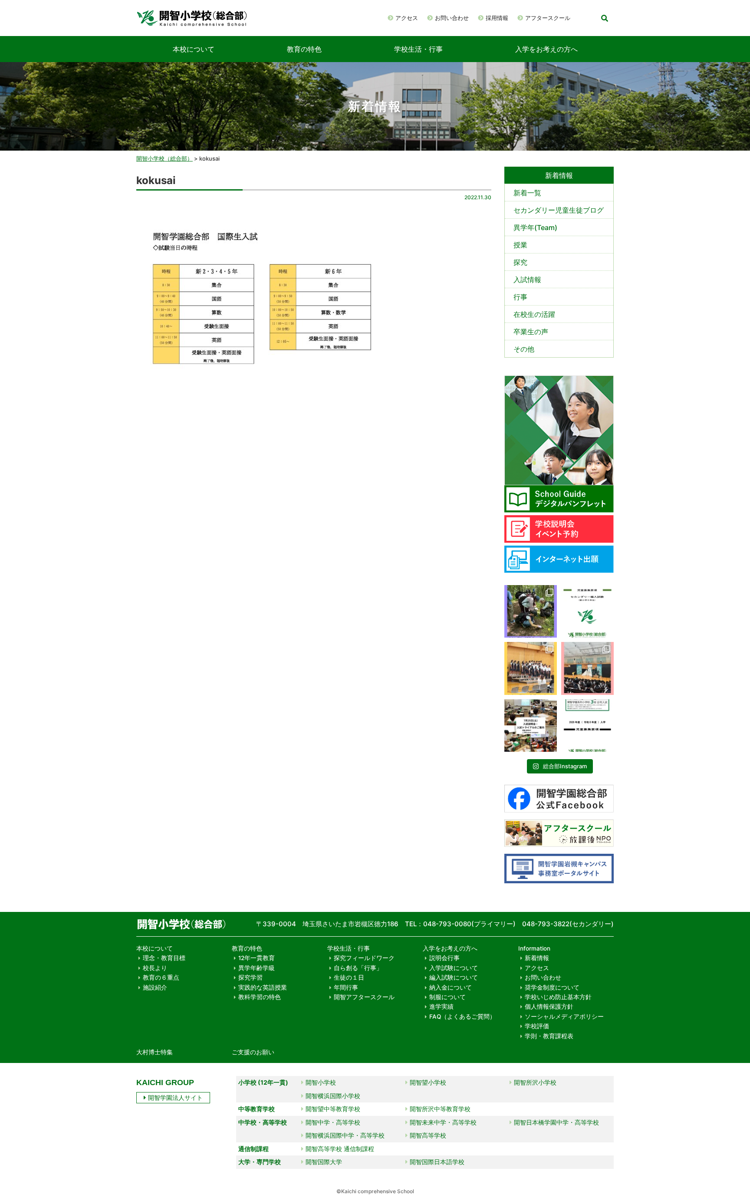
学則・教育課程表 (549, 1036)
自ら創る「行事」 (358, 967)
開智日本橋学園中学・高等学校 (556, 1122)
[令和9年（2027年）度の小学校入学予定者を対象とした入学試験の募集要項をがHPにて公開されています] (587, 725)
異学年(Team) (535, 227)
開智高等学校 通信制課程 (340, 1148)
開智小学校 (321, 1082)
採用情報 (497, 17)
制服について (447, 997)
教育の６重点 (161, 977)
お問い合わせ (452, 17)
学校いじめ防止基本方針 (558, 997)
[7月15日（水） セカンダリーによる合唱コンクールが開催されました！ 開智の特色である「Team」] (530, 668)
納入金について (450, 987)
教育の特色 (304, 49)
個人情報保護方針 (549, 1006)
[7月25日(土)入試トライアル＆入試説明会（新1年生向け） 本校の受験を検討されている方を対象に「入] (530, 725)
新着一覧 (527, 192)
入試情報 (527, 279)
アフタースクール (547, 17)
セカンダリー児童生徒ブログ (558, 210)
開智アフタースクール (364, 997)
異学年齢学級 (256, 967)
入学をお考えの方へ (546, 49)
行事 (520, 297)
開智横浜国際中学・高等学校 (345, 1135)
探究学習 (250, 977)
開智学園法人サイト (175, 1097)
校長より (155, 967)
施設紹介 (155, 987)
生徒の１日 (349, 977)
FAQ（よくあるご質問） (462, 1016)
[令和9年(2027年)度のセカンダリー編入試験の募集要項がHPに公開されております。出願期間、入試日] (587, 611)
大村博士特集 (154, 1052)
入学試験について (453, 967)
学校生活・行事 (418, 49)
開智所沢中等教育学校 (440, 1108)
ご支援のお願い (253, 1052)
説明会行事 (444, 957)
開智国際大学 (324, 1161)
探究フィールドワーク (364, 957)
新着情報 (537, 957)
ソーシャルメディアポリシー (564, 1016)
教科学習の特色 (259, 997)
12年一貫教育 (256, 957)
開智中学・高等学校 (333, 1122)
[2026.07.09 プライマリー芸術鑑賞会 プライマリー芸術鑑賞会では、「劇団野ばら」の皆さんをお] (587, 668)
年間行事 (346, 987)
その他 (523, 349)
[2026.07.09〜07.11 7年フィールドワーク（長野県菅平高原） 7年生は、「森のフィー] (530, 611)
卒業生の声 (530, 331)
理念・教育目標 (164, 957)
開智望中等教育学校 (333, 1108)
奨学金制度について (552, 987)
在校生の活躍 (534, 314)
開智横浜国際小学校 (333, 1095)
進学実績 (441, 1006)
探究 (520, 262)
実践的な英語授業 (262, 987)
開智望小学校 (428, 1082)
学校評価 (537, 1026)
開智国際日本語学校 (437, 1161)
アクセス (406, 17)
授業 (520, 244)
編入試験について (453, 977)
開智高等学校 (428, 1135)
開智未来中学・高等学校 (443, 1122)
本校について (193, 49)
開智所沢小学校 (535, 1082)
